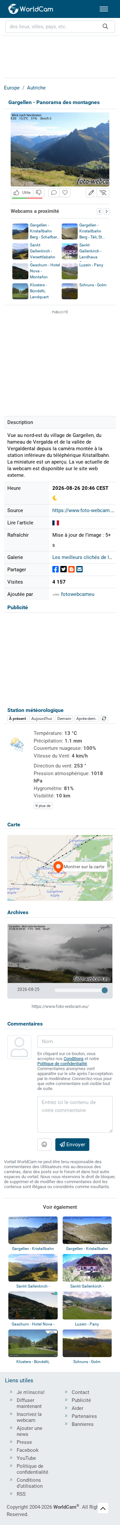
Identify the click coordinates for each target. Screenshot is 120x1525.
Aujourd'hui (41, 718)
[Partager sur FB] (55, 569)
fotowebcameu (77, 594)
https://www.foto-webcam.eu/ (85, 510)
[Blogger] (71, 569)
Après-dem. (86, 718)
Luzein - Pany (91, 265)
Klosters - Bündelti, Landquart (39, 291)
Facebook (28, 1450)
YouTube (26, 1458)
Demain (64, 718)
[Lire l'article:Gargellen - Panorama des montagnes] (55, 523)
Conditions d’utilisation (30, 1483)
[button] (91, 192)
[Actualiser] (104, 718)
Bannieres (83, 1424)
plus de (44, 806)
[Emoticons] (44, 1144)
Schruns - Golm (93, 285)
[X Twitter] (63, 569)
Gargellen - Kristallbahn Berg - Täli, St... (92, 231)
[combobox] (60, 27)
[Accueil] (31, 9)
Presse (24, 1442)
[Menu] (103, 9)
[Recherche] (105, 27)
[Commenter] (54, 192)
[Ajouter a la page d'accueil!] (65, 192)
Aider (77, 1408)
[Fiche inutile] (38, 192)
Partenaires (84, 1416)
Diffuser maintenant (29, 1403)
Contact (80, 1392)
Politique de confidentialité (62, 1063)
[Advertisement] (60, 55)
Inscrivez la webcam (29, 1417)
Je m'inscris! (31, 1392)
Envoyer (75, 1144)
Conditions (74, 1058)
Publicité (81, 1400)
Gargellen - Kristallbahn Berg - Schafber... (45, 231)
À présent (17, 718)
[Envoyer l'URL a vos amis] (79, 569)
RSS (21, 1494)
